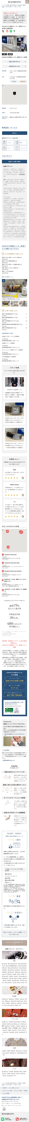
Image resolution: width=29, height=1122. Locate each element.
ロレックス (4, 963)
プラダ (9, 1028)
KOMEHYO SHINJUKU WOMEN (13, 571)
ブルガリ (17, 999)
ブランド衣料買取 (6, 1093)
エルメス (23, 1026)
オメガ (14, 974)
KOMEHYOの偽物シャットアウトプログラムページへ (14, 734)
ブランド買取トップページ (14, 1087)
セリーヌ (5, 1030)
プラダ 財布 (14, 1028)
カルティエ (17, 972)
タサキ (16, 1005)
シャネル (18, 1026)
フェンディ (14, 1030)
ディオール (5, 1032)
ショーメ (22, 999)
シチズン (11, 976)
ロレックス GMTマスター (11, 965)
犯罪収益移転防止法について (9, 760)
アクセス (14, 81)
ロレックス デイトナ (12, 963)
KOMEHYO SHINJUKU (11, 554)
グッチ (19, 1028)
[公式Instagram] (7, 31)
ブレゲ (18, 974)
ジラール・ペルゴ (13, 978)
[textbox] (18, 117)
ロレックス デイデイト (13, 967)
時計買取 (25, 1090)
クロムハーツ (13, 1052)
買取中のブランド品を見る (10, 138)
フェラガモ (11, 1032)
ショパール (19, 1003)
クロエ (9, 1030)
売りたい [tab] (15, 133)
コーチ (16, 1032)
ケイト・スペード (22, 1030)
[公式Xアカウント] (3, 31)
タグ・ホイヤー (8, 982)
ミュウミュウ (22, 1032)
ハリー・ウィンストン (9, 1005)
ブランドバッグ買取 (18, 1090)
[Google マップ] (14, 31)
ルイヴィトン (11, 972)
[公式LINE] (11, 31)
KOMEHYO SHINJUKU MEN (12, 563)
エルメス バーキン (18, 1071)
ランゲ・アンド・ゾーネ (18, 982)
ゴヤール (13, 1073)
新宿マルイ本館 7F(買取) (14, 161)
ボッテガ (25, 1028)
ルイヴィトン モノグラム (14, 1021)
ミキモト (8, 1003)
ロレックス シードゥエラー (14, 970)
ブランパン (9, 974)
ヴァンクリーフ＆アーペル (17, 1001)
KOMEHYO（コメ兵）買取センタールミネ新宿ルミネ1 (15, 580)
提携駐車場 (23, 81)
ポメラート (7, 1001)
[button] (14, 93)
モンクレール (19, 1050)
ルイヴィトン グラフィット (13, 1024)
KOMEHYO (5, 1087)
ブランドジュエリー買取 (7, 1090)
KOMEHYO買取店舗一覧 (14, 942)
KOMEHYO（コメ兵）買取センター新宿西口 (16, 590)
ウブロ (22, 974)
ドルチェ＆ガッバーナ (22, 1052)
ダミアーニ (13, 1003)
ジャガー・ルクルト (22, 978)
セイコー (16, 976)
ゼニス (4, 980)
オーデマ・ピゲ (15, 980)
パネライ (9, 980)
